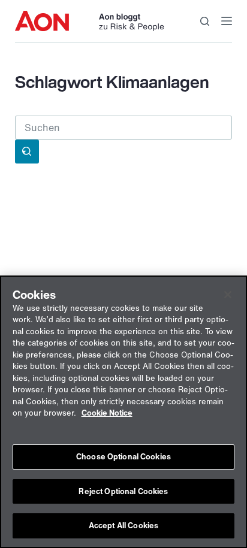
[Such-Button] (27, 152)
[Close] (228, 294)
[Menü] (226, 21)
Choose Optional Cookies (123, 456)
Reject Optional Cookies (123, 491)
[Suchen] (204, 21)
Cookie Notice (107, 413)
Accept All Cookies (123, 525)
